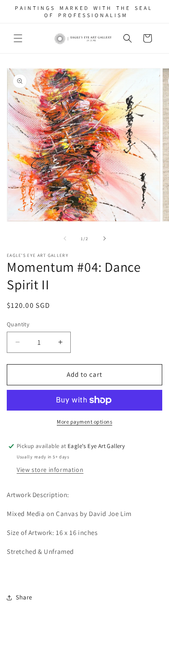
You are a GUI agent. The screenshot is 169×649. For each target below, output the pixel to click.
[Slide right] (104, 238)
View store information (50, 470)
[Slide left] (65, 238)
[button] (18, 38)
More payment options (84, 421)
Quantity (18, 324)
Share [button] (24, 597)
